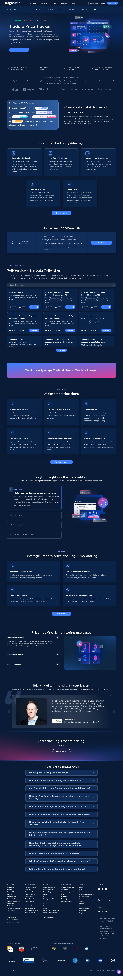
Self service (72, 9)
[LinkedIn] (99, 889)
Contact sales (94, 3)
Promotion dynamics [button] (15, 654)
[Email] (102, 911)
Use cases (84, 9)
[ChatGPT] (99, 900)
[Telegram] (106, 911)
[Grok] (113, 900)
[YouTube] (102, 889)
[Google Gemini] (106, 900)
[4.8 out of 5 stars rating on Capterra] (42, 20)
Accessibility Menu (13, 970)
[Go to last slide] (9, 711)
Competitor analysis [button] (15, 638)
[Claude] (109, 900)
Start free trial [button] (112, 3)
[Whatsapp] (99, 911)
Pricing (61, 9)
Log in (103, 3)
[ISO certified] (87, 960)
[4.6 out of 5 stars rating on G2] (29, 20)
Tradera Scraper (86, 370)
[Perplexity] (102, 900)
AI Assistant (39, 9)
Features (50, 9)
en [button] (85, 3)
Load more (61, 350)
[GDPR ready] (100, 960)
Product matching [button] (14, 664)
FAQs (94, 9)
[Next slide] (114, 711)
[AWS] (10, 949)
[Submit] (113, 285)
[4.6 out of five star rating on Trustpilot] (15, 20)
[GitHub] (106, 889)
